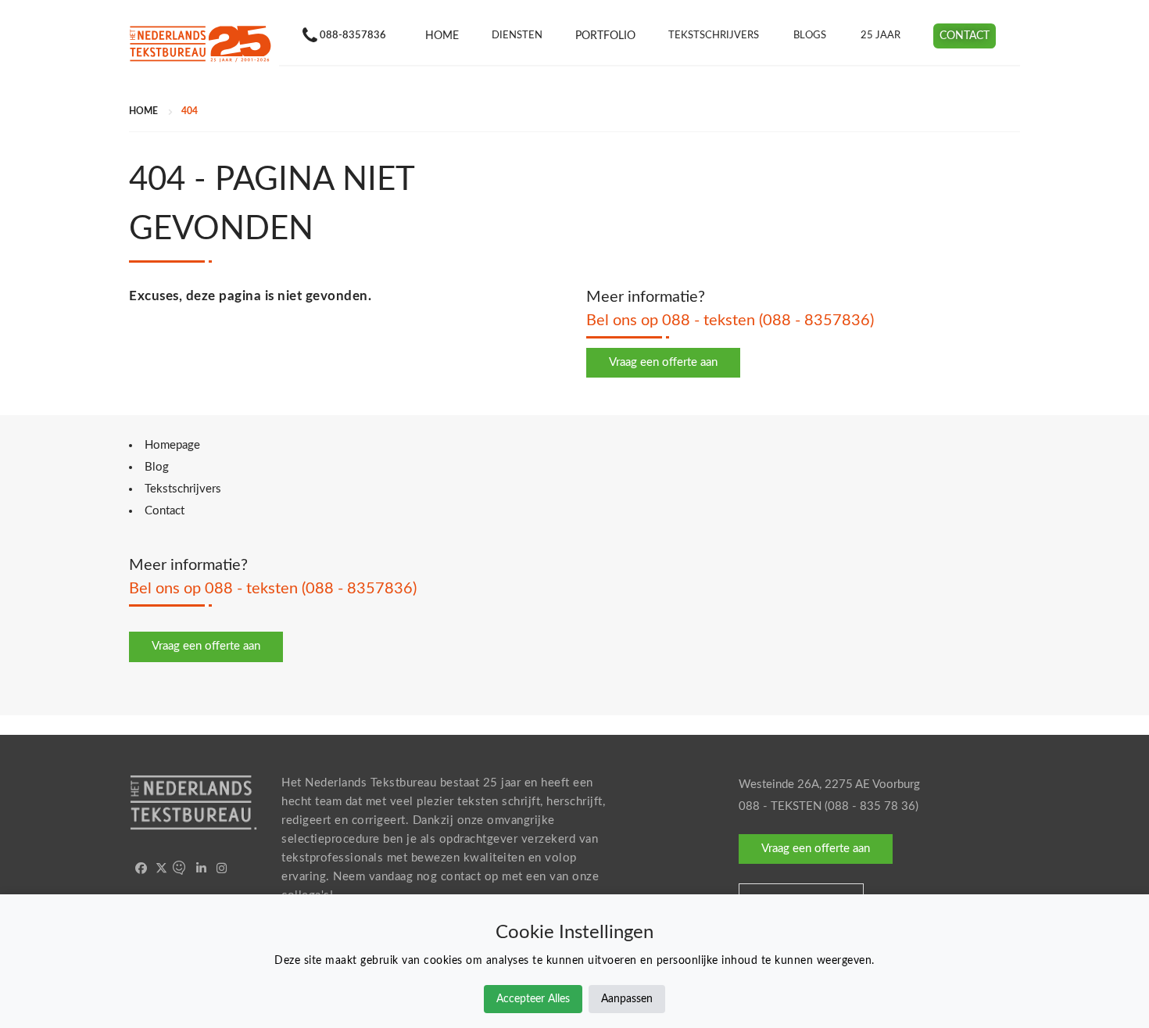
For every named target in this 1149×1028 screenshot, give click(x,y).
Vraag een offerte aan (663, 362)
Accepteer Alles (533, 999)
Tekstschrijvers (713, 35)
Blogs (809, 35)
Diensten (517, 35)
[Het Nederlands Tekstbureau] (200, 44)
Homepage (172, 445)
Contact (965, 35)
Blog (157, 467)
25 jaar (880, 35)
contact (461, 877)
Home (442, 35)
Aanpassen (627, 999)
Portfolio (605, 35)
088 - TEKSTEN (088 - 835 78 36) (828, 806)
